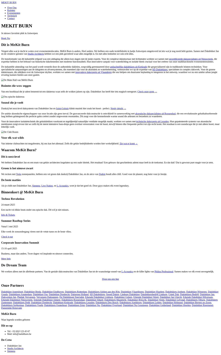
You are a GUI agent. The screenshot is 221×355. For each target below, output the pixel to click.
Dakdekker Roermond (202, 305)
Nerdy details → (118, 108)
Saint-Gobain (62, 108)
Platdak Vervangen (26, 297)
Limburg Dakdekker (130, 294)
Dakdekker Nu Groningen (135, 305)
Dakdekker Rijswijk (137, 300)
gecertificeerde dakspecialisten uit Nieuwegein (191, 59)
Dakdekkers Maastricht (115, 300)
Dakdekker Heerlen (181, 305)
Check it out (7, 236)
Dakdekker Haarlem (154, 291)
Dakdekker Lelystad (175, 300)
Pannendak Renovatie (11, 308)
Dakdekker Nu (93, 305)
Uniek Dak (173, 294)
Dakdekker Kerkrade (63, 302)
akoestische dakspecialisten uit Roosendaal (155, 113)
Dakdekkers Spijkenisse (12, 305)
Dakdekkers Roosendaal (73, 300)
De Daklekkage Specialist (71, 297)
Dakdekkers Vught (34, 305)
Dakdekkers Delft (21, 302)
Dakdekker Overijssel (111, 305)
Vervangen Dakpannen (47, 297)
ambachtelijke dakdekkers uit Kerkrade (128, 66)
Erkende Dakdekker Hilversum (198, 297)
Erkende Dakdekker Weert (146, 297)
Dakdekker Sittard (94, 300)
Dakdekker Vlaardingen (132, 291)
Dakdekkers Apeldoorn (131, 302)
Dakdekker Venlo (156, 300)
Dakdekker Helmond (173, 302)
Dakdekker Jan (207, 294)
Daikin (102, 174)
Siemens (36, 185)
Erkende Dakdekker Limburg (99, 297)
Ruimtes (11, 10)
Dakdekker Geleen (123, 297)
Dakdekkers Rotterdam (76, 291)
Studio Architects (36, 54)
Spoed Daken (112, 294)
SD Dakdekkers (159, 69)
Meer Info (6, 258)
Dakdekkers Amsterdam (20, 294)
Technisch (12, 15)
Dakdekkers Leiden (152, 302)
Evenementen (13, 13)
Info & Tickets (8, 215)
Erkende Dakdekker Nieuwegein (16, 300)
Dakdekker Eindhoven (53, 291)
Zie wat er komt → (129, 143)
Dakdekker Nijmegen (196, 291)
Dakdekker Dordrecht (59, 294)
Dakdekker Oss (40, 294)
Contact (11, 18)
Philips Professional (164, 271)
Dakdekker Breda (32, 291)
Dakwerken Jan (8, 297)
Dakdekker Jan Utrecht (171, 297)
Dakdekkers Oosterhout (55, 305)
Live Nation (47, 185)
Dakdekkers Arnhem (175, 291)
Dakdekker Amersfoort (12, 291)
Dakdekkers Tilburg (195, 300)
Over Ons (12, 7)
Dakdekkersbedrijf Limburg (154, 294)
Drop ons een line (110, 279)
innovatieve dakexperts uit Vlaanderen (93, 72)
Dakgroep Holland (80, 294)
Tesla (18, 174)
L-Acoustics (62, 185)
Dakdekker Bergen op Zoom (197, 302)
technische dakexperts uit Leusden (152, 121)
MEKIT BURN (8, 2)
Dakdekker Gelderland (160, 305)
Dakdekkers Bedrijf (189, 294)
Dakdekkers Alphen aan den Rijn (104, 291)
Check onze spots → (147, 91)
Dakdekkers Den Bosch (107, 302)
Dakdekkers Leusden (84, 302)
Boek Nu (5, 38)
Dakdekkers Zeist (76, 305)
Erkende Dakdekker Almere (47, 300)
